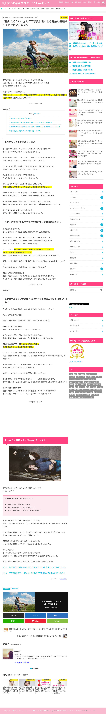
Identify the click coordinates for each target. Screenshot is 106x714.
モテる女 (80, 382)
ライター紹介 (74, 331)
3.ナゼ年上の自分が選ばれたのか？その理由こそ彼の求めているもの (34, 126)
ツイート (72, 307)
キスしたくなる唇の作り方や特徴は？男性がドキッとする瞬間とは (89, 162)
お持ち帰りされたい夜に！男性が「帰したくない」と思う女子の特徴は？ (89, 92)
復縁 (71, 390)
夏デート (82, 387)
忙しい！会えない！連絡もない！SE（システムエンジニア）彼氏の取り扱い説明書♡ (90, 153)
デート (100, 377)
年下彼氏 (7, 589)
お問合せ (7, 711)
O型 (75, 374)
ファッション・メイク (77, 208)
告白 (76, 387)
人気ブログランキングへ (76, 361)
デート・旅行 (74, 203)
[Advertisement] (35, 417)
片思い (72, 252)
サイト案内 (97, 2)
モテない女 (73, 382)
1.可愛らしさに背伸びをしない (20, 118)
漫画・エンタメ (75, 247)
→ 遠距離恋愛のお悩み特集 (80, 66)
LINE (71, 374)
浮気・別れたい (75, 241)
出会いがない (97, 384)
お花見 (88, 374)
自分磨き (90, 2)
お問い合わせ (74, 320)
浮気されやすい (97, 390)
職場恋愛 (72, 395)
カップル (67, 2)
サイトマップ (74, 326)
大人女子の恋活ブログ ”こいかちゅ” (25, 3)
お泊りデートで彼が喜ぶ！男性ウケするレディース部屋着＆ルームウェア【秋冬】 (89, 112)
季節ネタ (73, 225)
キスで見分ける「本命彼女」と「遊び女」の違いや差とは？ (89, 173)
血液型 (87, 395)
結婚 (91, 392)
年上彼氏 (93, 387)
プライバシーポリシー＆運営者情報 (35, 711)
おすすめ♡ (81, 374)
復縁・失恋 (73, 230)
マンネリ (93, 379)
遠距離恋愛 (73, 274)
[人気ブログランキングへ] (77, 359)
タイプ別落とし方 (91, 377)
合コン (71, 387)
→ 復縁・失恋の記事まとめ (80, 62)
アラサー (94, 374)
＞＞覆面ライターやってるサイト (35, 658)
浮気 (90, 390)
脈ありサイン (80, 395)
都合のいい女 (81, 397)
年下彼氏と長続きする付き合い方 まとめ (25, 131)
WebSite (36, 668)
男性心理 (61, 2)
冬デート (83, 384)
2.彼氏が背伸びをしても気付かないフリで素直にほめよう (30, 122)
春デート (84, 390)
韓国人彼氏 (90, 397)
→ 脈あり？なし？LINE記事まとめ (82, 73)
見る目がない (95, 395)
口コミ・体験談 (75, 214)
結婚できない (98, 392)
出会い (89, 384)
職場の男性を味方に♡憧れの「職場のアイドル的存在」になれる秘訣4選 (90, 101)
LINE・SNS (74, 192)
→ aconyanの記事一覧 (21, 662)
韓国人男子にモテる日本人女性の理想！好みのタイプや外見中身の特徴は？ (89, 122)
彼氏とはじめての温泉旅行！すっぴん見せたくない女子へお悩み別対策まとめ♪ (89, 143)
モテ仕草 (96, 382)
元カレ (77, 384)
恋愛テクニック (82, 2)
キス (77, 377)
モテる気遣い (88, 382)
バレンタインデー (84, 379)
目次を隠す (37, 114)
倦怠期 (71, 384)
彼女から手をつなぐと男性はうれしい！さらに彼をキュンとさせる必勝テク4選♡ (89, 133)
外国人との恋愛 (75, 219)
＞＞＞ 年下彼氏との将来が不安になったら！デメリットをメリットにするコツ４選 (34, 567)
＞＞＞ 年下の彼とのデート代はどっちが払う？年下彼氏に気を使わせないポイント (34, 573)
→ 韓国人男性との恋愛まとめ (80, 70)
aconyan (63, 579)
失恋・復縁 (74, 2)
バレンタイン (73, 379)
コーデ (82, 377)
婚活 (87, 387)
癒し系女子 (85, 392)
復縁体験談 (77, 390)
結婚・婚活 (73, 263)
